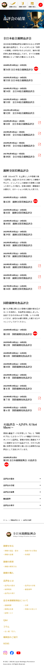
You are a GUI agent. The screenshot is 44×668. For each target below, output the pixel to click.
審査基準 (7, 498)
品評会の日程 (8, 485)
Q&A (5, 620)
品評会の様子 (8, 505)
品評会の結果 (8, 492)
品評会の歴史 (8, 478)
